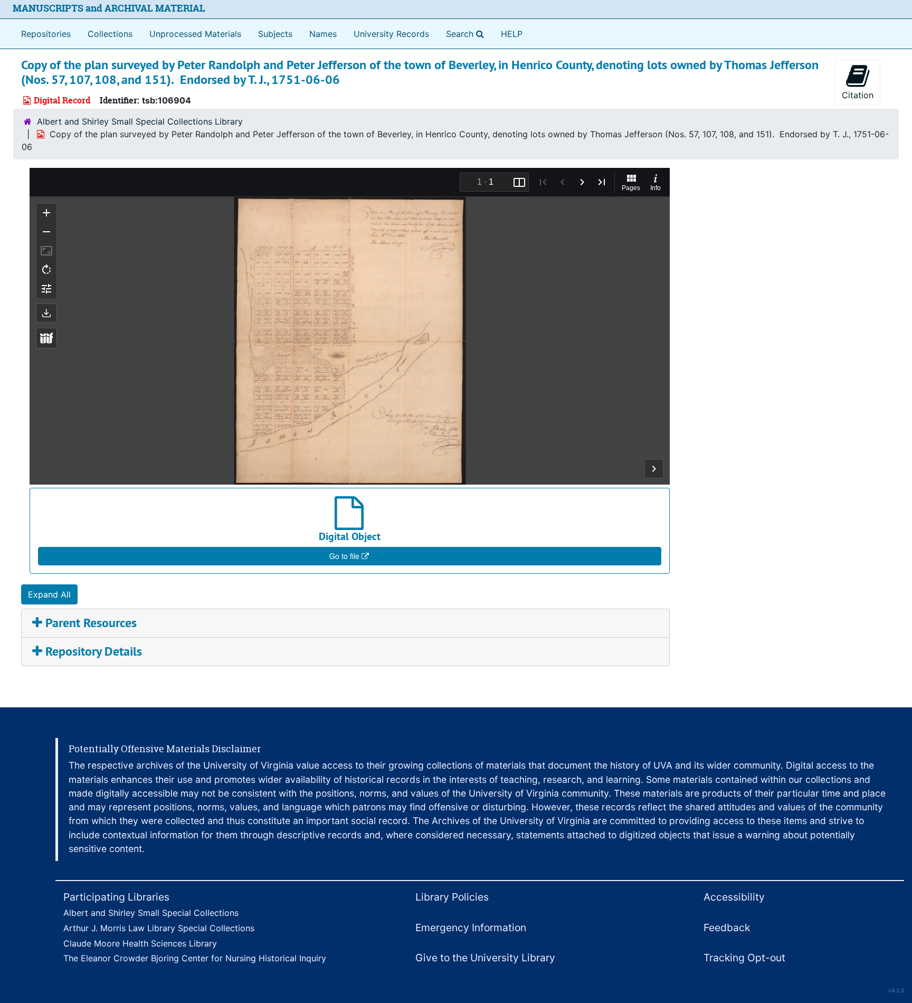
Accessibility (734, 897)
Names (323, 34)
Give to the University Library (485, 957)
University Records (391, 34)
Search (467, 33)
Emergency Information (470, 927)
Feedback (727, 927)
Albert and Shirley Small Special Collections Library (140, 121)
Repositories (46, 34)
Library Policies (452, 897)
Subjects (275, 34)
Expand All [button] (49, 594)
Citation (857, 95)
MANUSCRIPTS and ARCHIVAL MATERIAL (109, 8)
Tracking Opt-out (744, 957)
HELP (511, 34)
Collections (110, 34)
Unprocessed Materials (195, 34)
